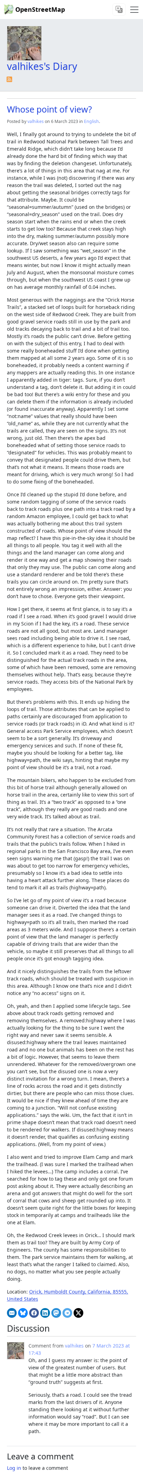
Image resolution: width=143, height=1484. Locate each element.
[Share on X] (78, 1313)
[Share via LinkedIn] (45, 1313)
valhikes (35, 121)
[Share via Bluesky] (23, 1313)
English (91, 121)
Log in (14, 1468)
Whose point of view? (49, 109)
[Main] (134, 10)
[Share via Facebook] (34, 1313)
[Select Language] (119, 9)
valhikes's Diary (42, 66)
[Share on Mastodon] (56, 1313)
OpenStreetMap (40, 9)
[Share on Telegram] (67, 1313)
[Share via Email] (12, 1313)
